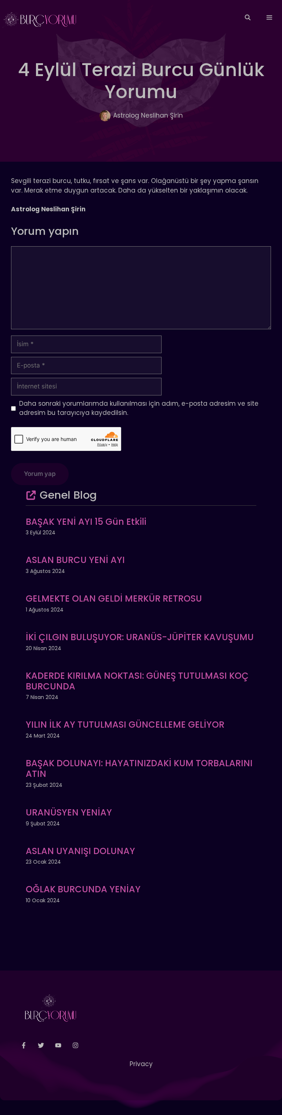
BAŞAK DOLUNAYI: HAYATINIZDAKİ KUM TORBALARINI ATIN (139, 768)
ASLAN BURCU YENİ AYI (75, 560)
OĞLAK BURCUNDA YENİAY (83, 889)
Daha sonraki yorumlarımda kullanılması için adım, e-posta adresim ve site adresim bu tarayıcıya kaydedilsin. (138, 408)
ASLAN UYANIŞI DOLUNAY (80, 851)
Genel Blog (68, 495)
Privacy (141, 1064)
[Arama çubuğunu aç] (247, 17)
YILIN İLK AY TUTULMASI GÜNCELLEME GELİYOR (125, 724)
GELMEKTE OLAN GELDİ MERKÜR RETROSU (114, 598)
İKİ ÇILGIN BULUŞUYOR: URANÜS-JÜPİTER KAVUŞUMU (140, 637)
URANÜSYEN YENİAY (69, 812)
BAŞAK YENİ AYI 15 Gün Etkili (86, 522)
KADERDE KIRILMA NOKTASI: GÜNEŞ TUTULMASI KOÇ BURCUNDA (137, 681)
